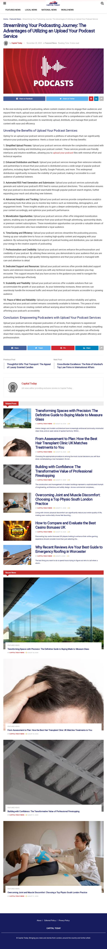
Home (5, 19)
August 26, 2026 (60, 452)
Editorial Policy (50, 920)
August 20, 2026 (60, 532)
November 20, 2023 (34, 43)
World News (67, 9)
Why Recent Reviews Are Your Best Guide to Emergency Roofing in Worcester (69, 549)
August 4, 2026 (60, 556)
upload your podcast (63, 152)
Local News (31, 9)
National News (49, 9)
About (39, 920)
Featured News (12, 9)
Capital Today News (44, 424)
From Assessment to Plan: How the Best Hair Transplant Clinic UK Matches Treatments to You (66, 443)
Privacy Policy (64, 920)
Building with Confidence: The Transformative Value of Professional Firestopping (63, 471)
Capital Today (17, 43)
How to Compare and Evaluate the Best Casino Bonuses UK (65, 525)
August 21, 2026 (60, 480)
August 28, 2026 (60, 424)
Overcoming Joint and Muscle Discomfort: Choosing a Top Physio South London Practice (67, 499)
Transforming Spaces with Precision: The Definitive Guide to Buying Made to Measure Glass (68, 415)
